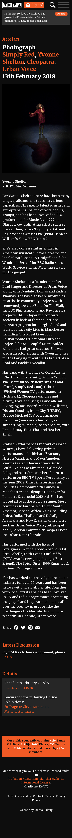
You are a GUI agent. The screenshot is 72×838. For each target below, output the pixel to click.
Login (7, 657)
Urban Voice (19, 69)
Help (10, 796)
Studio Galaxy (43, 810)
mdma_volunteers (18, 688)
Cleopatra (40, 61)
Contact (38, 796)
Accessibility (23, 796)
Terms (49, 796)
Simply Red (18, 54)
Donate (61, 13)
